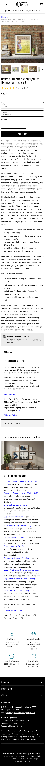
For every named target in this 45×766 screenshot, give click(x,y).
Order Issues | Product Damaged (16, 756)
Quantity (4, 120)
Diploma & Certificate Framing (16, 505)
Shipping (8, 352)
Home (3, 17)
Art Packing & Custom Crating (16, 590)
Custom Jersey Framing (13, 516)
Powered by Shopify (22, 761)
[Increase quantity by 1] (23, 125)
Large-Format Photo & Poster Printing (19, 578)
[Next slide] (42, 69)
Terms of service (8, 753)
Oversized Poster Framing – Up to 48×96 (21, 493)
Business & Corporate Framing (16, 558)
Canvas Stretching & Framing (16, 537)
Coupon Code (36, 756)
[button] (6, 69)
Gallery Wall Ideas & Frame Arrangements (21, 570)
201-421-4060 (10, 610)
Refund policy (35, 753)
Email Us (21, 610)
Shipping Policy (10, 415)
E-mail (21, 410)
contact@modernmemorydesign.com (20, 713)
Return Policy (9, 394)
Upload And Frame (12, 423)
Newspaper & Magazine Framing (17, 525)
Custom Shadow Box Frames (16, 546)
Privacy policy (22, 753)
